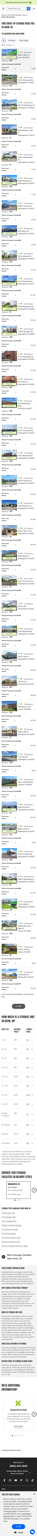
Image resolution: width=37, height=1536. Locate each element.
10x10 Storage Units (9, 1221)
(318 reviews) (28, 203)
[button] (18, 68)
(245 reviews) (28, 804)
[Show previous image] (3, 54)
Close (18, 1526)
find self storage (14, 15)
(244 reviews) (28, 503)
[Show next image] (15, 54)
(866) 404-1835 (18, 1465)
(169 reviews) (28, 354)
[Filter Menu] (4, 40)
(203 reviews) (28, 629)
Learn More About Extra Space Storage (17, 1472)
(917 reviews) (28, 127)
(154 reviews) (28, 779)
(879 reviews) (28, 578)
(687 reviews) (28, 901)
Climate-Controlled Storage (12, 1225)
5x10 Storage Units (9, 1217)
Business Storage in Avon (11, 1242)
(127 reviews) (28, 478)
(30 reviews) (28, 401)
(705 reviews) (28, 553)
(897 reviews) (28, 154)
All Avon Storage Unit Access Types (15, 1246)
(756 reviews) (28, 923)
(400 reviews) (28, 826)
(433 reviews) (28, 754)
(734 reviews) (28, 947)
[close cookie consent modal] (34, 1494)
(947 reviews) (28, 528)
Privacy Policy (11, 1511)
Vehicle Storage (23, 40)
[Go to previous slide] (3, 1190)
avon (25, 15)
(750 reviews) (28, 654)
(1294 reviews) (29, 329)
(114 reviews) (28, 278)
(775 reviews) (28, 603)
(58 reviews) (28, 52)
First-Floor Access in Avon (11, 1238)
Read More (18, 1426)
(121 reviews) (28, 972)
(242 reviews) (28, 428)
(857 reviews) (28, 304)
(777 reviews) (28, 453)
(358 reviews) (28, 228)
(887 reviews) (28, 253)
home (4, 15)
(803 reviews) (28, 178)
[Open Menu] (3, 8)
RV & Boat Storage (9, 1233)
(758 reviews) (28, 704)
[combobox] (19, 9)
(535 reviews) (28, 851)
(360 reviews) (28, 77)
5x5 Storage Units (8, 1213)
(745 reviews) (28, 679)
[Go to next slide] (34, 1190)
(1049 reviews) (29, 876)
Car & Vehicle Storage (10, 1229)
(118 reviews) (28, 102)
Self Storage (11, 40)
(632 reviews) (28, 379)
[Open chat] (32, 1531)
